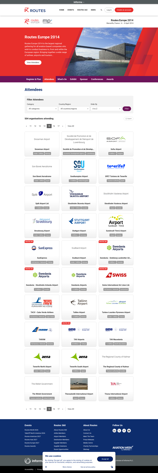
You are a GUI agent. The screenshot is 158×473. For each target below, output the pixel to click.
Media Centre (88, 443)
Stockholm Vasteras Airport (116, 193)
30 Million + (75, 344)
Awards (110, 79)
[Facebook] (124, 430)
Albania (120, 398)
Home (61, 10)
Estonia (83, 316)
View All (71, 126)
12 (35, 126)
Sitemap (86, 449)
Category (30, 104)
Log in (109, 10)
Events (71, 10)
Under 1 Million (38, 153)
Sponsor (84, 79)
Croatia (46, 208)
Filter (127, 109)
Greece (82, 398)
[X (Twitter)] (119, 430)
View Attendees (33, 62)
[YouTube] (129, 430)
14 (44, 126)
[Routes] (35, 10)
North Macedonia (120, 344)
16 (54, 126)
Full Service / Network (39, 262)
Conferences (97, 79)
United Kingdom (83, 181)
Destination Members (61, 440)
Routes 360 (82, 10)
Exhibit (73, 79)
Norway (47, 153)
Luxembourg (90, 153)
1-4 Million (73, 181)
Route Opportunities (61, 449)
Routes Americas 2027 (33, 436)
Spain (48, 181)
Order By (94, 104)
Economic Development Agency (74, 153)
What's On (62, 79)
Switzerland (124, 289)
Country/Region (65, 104)
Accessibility (29, 469)
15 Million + (38, 289)
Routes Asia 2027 (31, 440)
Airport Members (60, 436)
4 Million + (112, 153)
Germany (83, 235)
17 (58, 126)
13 (40, 126)
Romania (50, 344)
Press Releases (88, 440)
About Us (86, 430)
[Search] (101, 10)
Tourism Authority (113, 181)
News (93, 10)
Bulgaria (120, 153)
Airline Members (59, 433)
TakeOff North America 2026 (35, 433)
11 (30, 126)
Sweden (84, 208)
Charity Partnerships (90, 446)
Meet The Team (88, 436)
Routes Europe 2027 (32, 443)
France (47, 235)
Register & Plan (33, 79)
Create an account (124, 10)
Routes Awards (30, 446)
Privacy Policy (42, 469)
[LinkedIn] (114, 430)
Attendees (49, 79)
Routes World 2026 (31, 430)
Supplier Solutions (60, 446)
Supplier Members (60, 443)
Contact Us (87, 433)
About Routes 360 (60, 430)
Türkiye (50, 262)
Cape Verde (50, 316)
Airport (112, 208)
